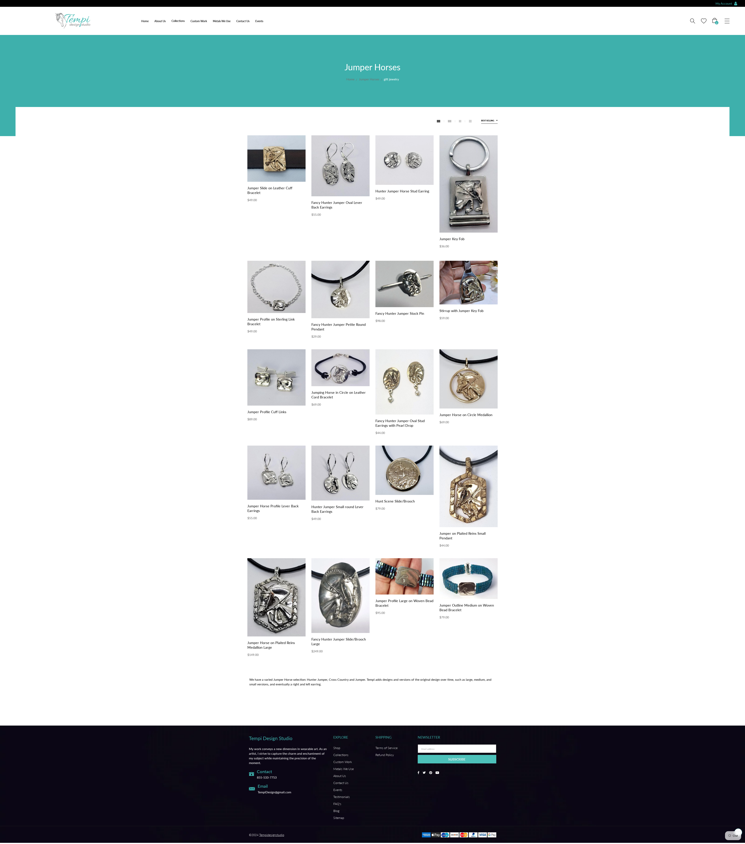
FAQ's (337, 804)
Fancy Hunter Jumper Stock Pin (399, 313)
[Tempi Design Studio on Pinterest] (430, 772)
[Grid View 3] (451, 121)
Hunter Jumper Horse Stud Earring (402, 191)
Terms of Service (386, 748)
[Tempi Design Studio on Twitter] (424, 772)
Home (145, 21)
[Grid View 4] (440, 121)
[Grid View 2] (462, 121)
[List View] (470, 121)
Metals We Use (221, 21)
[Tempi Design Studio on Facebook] (418, 772)
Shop (336, 748)
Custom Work (199, 21)
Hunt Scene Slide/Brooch (395, 501)
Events (259, 21)
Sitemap (338, 818)
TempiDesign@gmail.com (274, 792)
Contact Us (242, 21)
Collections (340, 755)
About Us (160, 21)
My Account (724, 3)
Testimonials (341, 797)
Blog (336, 811)
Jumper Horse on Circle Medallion (465, 415)
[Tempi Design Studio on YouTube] (437, 772)
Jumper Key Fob (451, 239)
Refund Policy (384, 755)
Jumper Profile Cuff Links (266, 412)
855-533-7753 (267, 777)
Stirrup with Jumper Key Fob (461, 311)
